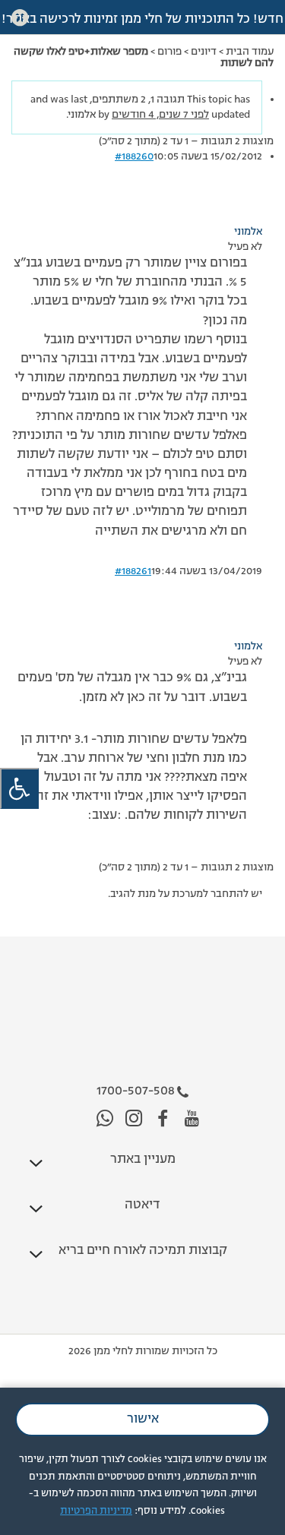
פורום (169, 51)
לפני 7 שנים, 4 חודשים (160, 115)
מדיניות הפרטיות (96, 1511)
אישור (143, 1419)
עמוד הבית (250, 51)
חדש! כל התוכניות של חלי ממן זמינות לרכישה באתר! (142, 19)
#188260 (134, 156)
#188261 (133, 571)
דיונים (204, 51)
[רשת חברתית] (192, 1119)
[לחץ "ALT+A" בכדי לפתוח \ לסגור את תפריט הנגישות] (19, 789)
